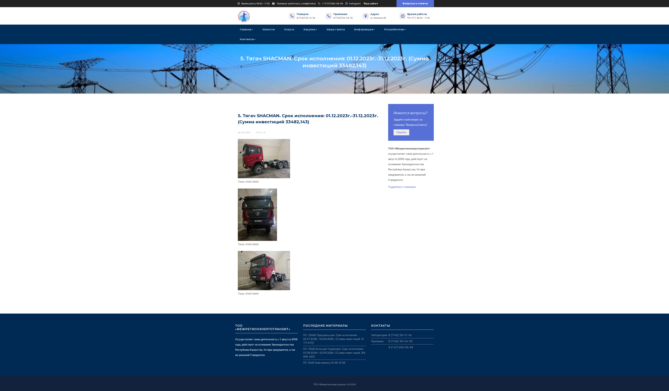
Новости (269, 29)
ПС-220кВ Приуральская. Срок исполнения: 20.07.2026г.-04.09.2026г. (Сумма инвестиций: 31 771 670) (333, 339)
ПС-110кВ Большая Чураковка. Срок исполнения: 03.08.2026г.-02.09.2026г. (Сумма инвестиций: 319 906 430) (334, 352)
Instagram (355, 3)
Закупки (309, 29)
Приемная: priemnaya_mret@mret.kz (296, 3)
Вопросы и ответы (415, 3)
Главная (245, 29)
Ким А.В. (261, 132)
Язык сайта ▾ (371, 3)
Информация (363, 29)
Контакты (247, 39)
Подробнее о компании (402, 187)
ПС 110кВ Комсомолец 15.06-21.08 (324, 362)
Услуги (289, 29)
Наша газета (336, 29)
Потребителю (394, 29)
